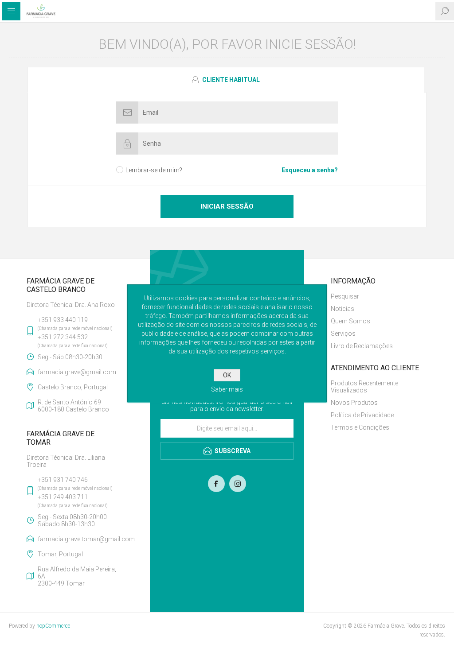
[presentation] (225, 80)
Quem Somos (350, 321)
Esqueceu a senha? (310, 170)
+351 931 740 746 (63, 479)
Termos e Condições (360, 427)
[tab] (227, 80)
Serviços (343, 333)
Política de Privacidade (362, 415)
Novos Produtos (354, 402)
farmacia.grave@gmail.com (77, 372)
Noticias (342, 308)
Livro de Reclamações (362, 345)
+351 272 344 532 (63, 337)
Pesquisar (345, 296)
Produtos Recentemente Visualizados (364, 387)
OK (227, 375)
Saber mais (227, 389)
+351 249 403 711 (63, 497)
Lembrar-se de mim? (153, 170)
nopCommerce (53, 626)
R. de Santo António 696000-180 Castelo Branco (73, 406)
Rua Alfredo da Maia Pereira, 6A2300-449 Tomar (77, 576)
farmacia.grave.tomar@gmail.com (80, 539)
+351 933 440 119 (63, 319)
